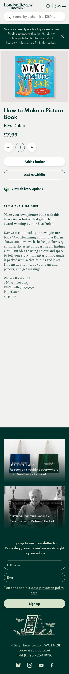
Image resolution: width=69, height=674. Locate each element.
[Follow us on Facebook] (51, 665)
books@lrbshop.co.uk (20, 43)
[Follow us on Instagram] (29, 665)
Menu (61, 6)
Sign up (34, 604)
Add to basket (35, 161)
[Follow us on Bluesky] (18, 665)
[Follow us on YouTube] (41, 665)
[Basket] (48, 6)
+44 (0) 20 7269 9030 (34, 655)
